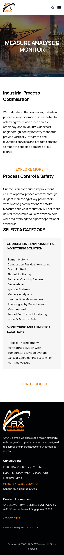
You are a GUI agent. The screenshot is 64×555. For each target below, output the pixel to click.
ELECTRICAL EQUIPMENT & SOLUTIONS (25, 472)
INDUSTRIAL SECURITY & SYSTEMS (23, 467)
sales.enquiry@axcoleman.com (21, 527)
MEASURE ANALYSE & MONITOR (21, 484)
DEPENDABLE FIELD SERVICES (20, 489)
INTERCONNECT (12, 478)
